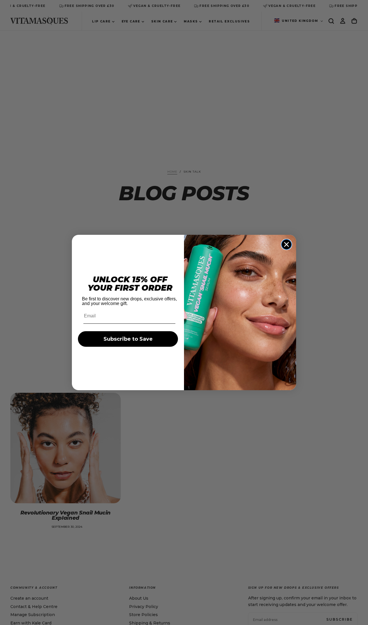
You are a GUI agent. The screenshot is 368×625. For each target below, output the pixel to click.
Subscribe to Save (128, 339)
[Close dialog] (286, 244)
